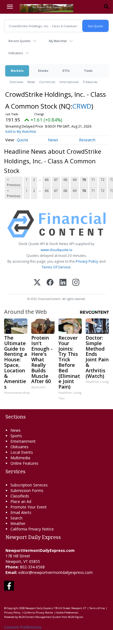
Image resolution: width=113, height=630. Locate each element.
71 (93, 179)
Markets (17, 70)
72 (102, 179)
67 (56, 179)
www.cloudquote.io (56, 249)
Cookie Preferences (67, 612)
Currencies (47, 82)
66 (47, 179)
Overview (16, 82)
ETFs (66, 70)
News (31, 82)
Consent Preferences (22, 627)
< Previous (13, 182)
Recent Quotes (19, 41)
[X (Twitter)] (37, 283)
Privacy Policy (87, 261)
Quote (22, 139)
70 (84, 179)
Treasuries (90, 82)
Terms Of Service (56, 267)
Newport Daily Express (39, 608)
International (69, 82)
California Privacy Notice (38, 612)
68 (65, 179)
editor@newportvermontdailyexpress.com (55, 572)
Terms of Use (97, 608)
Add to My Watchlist (20, 131)
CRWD (81, 106)
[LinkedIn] (63, 283)
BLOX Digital (75, 617)
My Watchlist (58, 41)
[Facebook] (50, 283)
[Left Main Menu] (10, 6)
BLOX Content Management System (40, 617)
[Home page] (46, 7)
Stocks (43, 70)
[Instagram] (75, 283)
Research (87, 139)
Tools (88, 70)
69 (75, 179)
